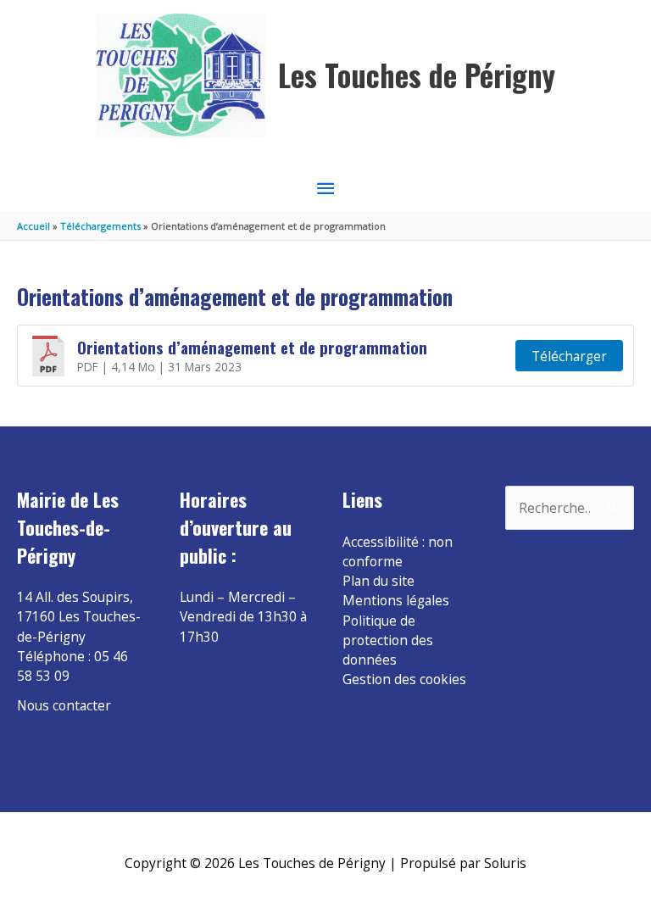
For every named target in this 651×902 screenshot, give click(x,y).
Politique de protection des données (387, 640)
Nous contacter (64, 705)
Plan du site (378, 580)
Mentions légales (395, 600)
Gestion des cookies (404, 679)
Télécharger (569, 356)
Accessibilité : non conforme (397, 551)
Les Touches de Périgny (416, 75)
